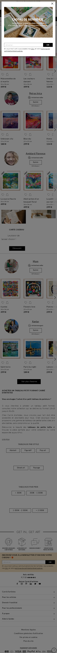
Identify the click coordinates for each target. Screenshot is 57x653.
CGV (32, 49)
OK (48, 45)
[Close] (52, 4)
